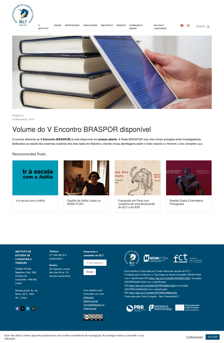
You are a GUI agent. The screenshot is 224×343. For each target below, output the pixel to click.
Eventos (121, 25)
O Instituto (43, 27)
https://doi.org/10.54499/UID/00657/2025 (169, 278)
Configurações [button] (194, 337)
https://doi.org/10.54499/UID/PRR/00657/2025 (152, 285)
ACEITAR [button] (213, 337)
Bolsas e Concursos (160, 27)
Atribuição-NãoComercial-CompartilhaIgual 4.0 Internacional (93, 303)
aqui (199, 144)
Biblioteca (107, 25)
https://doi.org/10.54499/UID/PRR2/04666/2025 (153, 292)
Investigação (72, 25)
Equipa (57, 25)
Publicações (90, 25)
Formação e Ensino (136, 27)
